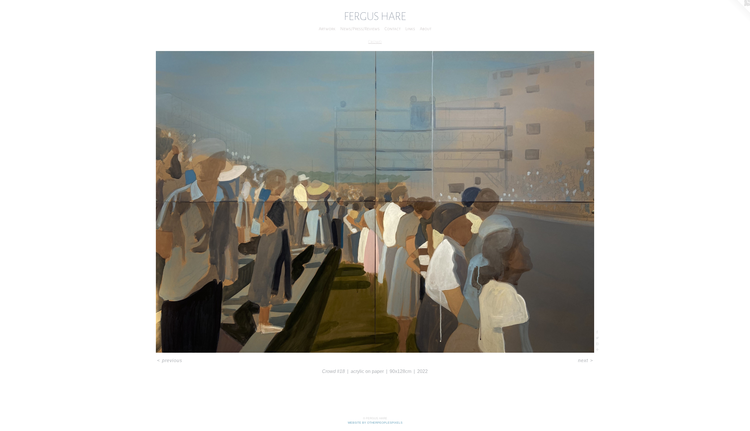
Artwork (327, 28)
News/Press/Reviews (360, 28)
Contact (392, 28)
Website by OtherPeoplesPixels (375, 422)
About (426, 28)
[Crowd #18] (375, 202)
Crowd (375, 41)
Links (410, 28)
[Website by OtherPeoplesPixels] (738, 11)
